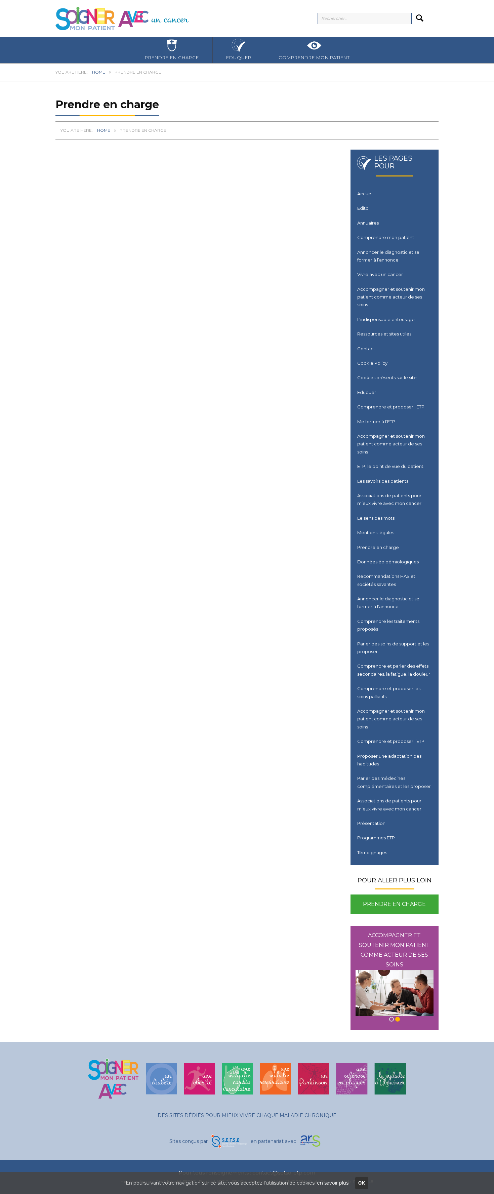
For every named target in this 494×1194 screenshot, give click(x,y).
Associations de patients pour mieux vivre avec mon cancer (389, 499)
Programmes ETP (376, 837)
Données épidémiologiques (388, 561)
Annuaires (368, 223)
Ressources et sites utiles (384, 333)
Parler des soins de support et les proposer (393, 647)
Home (98, 72)
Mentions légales (375, 532)
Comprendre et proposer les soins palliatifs (388, 692)
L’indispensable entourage (386, 319)
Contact (366, 348)
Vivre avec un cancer (380, 274)
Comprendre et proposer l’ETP (390, 406)
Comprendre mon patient (314, 57)
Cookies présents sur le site (387, 377)
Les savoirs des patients (382, 481)
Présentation (371, 823)
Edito (363, 208)
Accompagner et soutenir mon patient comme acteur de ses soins (391, 297)
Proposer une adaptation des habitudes (389, 759)
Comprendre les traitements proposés (388, 625)
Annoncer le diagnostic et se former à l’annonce (388, 256)
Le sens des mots (376, 518)
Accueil (365, 193)
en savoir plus (332, 1183)
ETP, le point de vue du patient (390, 466)
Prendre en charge (172, 57)
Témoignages (372, 852)
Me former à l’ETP (376, 421)
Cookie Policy (372, 363)
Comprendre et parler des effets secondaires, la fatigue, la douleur (393, 669)
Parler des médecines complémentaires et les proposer (394, 782)
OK (362, 1183)
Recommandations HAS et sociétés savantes (386, 580)
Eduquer (238, 57)
